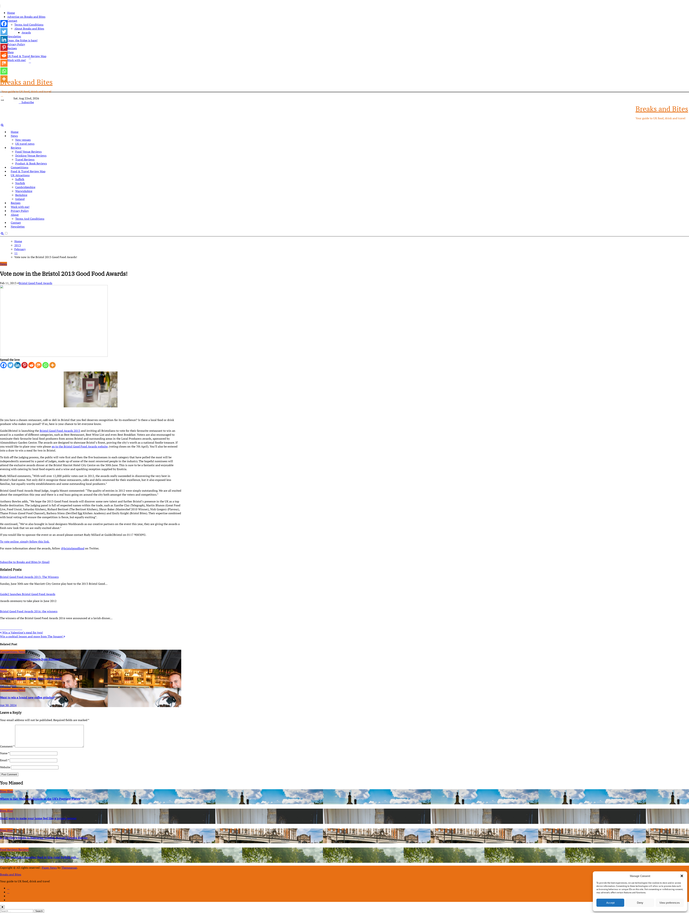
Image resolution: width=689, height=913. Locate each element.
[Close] (2, 907)
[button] (682, 876)
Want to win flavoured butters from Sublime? (30, 659)
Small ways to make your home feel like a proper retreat (38, 818)
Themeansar (69, 868)
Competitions (19, 167)
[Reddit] (31, 365)
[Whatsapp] (45, 365)
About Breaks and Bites (29, 28)
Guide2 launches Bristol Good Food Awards (27, 594)
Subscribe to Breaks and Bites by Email (25, 562)
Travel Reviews (24, 159)
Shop (10, 52)
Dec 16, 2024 (8, 667)
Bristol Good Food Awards (35, 283)
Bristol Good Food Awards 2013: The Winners (29, 577)
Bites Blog (6, 791)
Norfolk (20, 183)
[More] (52, 365)
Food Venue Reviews (28, 152)
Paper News (49, 868)
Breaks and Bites (26, 82)
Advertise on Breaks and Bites (26, 17)
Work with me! (20, 207)
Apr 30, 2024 (8, 705)
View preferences (669, 902)
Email (4, 760)
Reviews (16, 148)
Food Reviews (9, 849)
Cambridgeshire (25, 187)
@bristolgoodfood (72, 548)
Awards (26, 32)
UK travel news (24, 144)
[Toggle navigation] (2, 100)
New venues (23, 140)
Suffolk (19, 179)
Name (4, 753)
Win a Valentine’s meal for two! (22, 632)
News (14, 136)
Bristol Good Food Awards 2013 (60, 431)
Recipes (12, 48)
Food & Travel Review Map (28, 171)
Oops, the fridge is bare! (22, 40)
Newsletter (14, 36)
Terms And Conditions (28, 25)
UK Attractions (20, 175)
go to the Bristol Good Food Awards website (80, 446)
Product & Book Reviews (31, 163)
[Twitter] (10, 365)
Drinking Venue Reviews (30, 155)
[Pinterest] (24, 365)
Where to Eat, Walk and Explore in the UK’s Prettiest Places (40, 799)
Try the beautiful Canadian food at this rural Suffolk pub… (39, 857)
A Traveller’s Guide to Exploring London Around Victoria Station (44, 837)
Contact (12, 21)
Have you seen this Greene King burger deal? (31, 678)
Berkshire (21, 195)
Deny (640, 902)
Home (11, 13)
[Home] (2, 95)
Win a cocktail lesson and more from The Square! (32, 636)
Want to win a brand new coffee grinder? (27, 697)
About (15, 215)
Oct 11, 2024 (8, 686)
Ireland (20, 199)
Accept (610, 902)
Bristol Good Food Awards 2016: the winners (28, 611)
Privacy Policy (16, 44)
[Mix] (38, 365)
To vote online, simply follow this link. (25, 541)
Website (5, 767)
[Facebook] (3, 365)
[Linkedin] (17, 365)
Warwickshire (23, 191)
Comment (7, 746)
